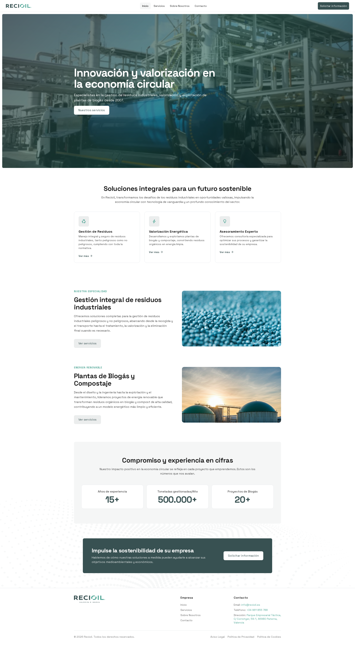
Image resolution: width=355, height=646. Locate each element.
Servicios (159, 6)
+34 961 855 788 (257, 610)
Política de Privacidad (241, 636)
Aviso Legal (217, 636)
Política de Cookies (269, 636)
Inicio (145, 6)
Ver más (86, 256)
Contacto (201, 6)
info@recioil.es (250, 604)
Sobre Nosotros (180, 6)
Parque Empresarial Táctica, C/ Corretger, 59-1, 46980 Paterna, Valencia (257, 618)
